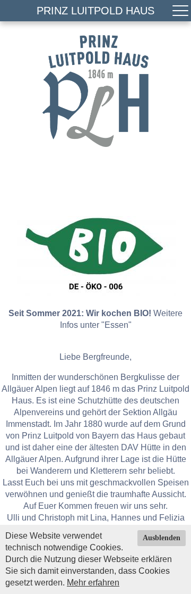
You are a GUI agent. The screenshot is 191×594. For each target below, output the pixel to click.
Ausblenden (161, 538)
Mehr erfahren (93, 582)
